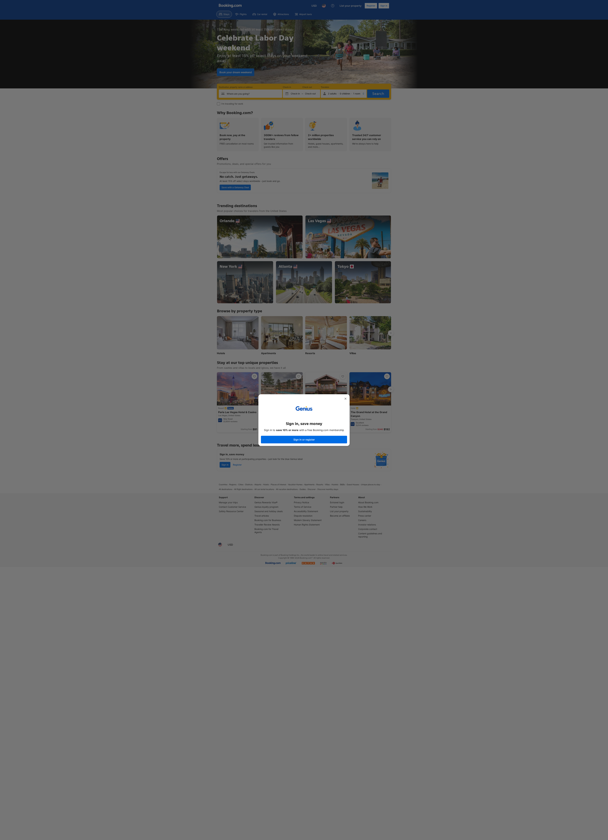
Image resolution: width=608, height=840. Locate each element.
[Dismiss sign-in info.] (345, 399)
